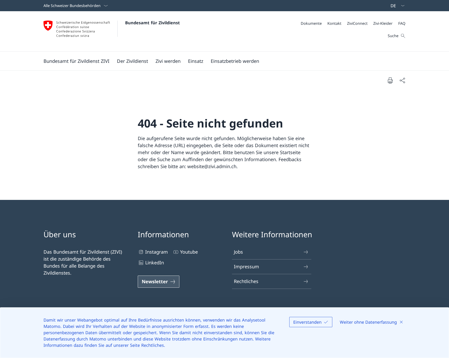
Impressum (246, 266)
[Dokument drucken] (390, 80)
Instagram (156, 252)
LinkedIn (154, 262)
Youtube (189, 252)
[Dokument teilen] (402, 80)
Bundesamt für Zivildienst (152, 22)
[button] (76, 61)
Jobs (238, 252)
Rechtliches (246, 281)
